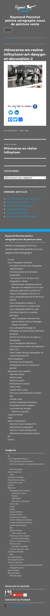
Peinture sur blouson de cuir (20, 541)
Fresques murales (16, 514)
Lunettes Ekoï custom (19, 390)
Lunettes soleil (16, 399)
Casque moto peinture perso (20, 205)
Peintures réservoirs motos (19, 549)
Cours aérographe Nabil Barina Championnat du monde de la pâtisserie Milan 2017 (27, 346)
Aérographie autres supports (22, 405)
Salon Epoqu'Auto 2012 (16, 560)
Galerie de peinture (15, 472)
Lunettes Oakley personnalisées (23, 402)
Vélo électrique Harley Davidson (21, 216)
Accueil (11, 259)
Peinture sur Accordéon (17, 202)
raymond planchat (19, 606)
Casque (12, 509)
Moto (11, 528)
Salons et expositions (17, 421)
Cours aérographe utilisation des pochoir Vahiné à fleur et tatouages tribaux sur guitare (27, 321)
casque (12, 506)
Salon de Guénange (15, 557)
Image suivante (10, 41)
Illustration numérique (15, 477)
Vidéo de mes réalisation (20, 501)
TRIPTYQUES (16, 498)
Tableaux (15, 496)
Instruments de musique (20, 408)
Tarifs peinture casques (20, 383)
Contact (11, 439)
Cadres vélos (15, 386)
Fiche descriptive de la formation (21, 461)
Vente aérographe (15, 359)
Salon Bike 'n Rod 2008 (20, 546)
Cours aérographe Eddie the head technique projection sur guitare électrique (24, 312)
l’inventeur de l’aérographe (21, 362)
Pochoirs (11, 485)
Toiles (12, 474)
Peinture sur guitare (20, 411)
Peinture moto (16, 377)
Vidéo (10, 417)
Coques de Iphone (16, 512)
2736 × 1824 (24, 131)
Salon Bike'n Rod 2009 (15, 552)
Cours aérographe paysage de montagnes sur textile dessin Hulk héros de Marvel (27, 331)
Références (12, 488)
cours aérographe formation (18, 459)
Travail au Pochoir (15, 414)
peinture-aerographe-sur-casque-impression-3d (27, 464)
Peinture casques (17, 380)
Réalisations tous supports (19, 371)
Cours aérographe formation (20, 262)
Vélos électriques (17, 374)
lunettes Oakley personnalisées (21, 520)
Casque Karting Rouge (17, 212)
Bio (9, 436)
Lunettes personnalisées (18, 525)
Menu (8, 30)
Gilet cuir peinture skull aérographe (23, 198)
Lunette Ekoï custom (19, 493)
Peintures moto (15, 544)
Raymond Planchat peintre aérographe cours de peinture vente (25, 20)
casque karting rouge (16, 209)
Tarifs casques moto (19, 533)
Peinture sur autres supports (20, 536)
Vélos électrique (13, 570)
